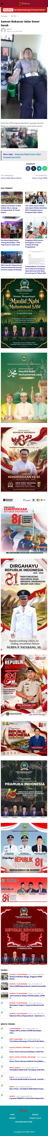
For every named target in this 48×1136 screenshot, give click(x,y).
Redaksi (35, 1115)
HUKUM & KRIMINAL (15, 1047)
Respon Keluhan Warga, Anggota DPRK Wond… (25, 978)
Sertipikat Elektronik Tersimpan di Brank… (27, 1070)
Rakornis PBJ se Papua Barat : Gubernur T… (27, 1016)
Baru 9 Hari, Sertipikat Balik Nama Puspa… (27, 1089)
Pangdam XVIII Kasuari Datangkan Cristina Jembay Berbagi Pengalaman (34, 243)
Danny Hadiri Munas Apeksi (11, 176)
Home (12, 1115)
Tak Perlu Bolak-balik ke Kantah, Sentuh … (27, 1079)
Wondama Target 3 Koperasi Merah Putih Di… (26, 1006)
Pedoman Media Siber (23, 1122)
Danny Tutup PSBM (39, 176)
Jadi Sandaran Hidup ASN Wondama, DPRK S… (27, 997)
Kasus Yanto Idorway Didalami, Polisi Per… (27, 1052)
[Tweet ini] (33, 168)
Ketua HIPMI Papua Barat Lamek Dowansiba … (27, 987)
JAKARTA (17, 1068)
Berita (11, 1039)
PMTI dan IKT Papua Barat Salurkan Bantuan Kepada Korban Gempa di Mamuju (11, 267)
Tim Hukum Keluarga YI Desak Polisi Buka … (27, 1041)
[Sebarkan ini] (28, 168)
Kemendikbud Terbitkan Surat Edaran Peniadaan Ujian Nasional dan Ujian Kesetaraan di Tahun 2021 (35, 269)
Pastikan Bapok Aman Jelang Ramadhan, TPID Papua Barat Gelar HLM (10, 242)
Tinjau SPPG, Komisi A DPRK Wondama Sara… (25, 1032)
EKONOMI (12, 974)
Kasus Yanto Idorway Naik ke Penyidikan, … (27, 1061)
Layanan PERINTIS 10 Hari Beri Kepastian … (27, 1098)
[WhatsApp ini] (44, 168)
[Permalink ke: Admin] (3, 30)
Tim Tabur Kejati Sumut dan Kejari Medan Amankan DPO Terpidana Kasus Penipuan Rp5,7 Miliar (36, 209)
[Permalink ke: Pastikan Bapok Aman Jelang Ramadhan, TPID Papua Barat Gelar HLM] (12, 228)
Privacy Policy (35, 1118)
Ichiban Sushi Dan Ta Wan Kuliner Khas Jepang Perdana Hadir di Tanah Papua (11, 209)
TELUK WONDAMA (21, 974)
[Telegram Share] (39, 168)
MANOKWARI (19, 1039)
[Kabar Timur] (24, 3)
